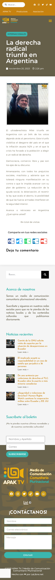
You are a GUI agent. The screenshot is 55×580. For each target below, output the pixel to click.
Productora (22, 11)
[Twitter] (43, 5)
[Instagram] (39, 5)
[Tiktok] (47, 5)
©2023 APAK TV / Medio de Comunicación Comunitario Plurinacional (27, 569)
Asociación (38, 11)
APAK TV (7, 11)
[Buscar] (45, 275)
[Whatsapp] (43, 494)
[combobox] (13, 4)
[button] (50, 20)
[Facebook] (35, 5)
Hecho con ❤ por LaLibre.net (27, 574)
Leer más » (23, 352)
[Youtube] (51, 5)
